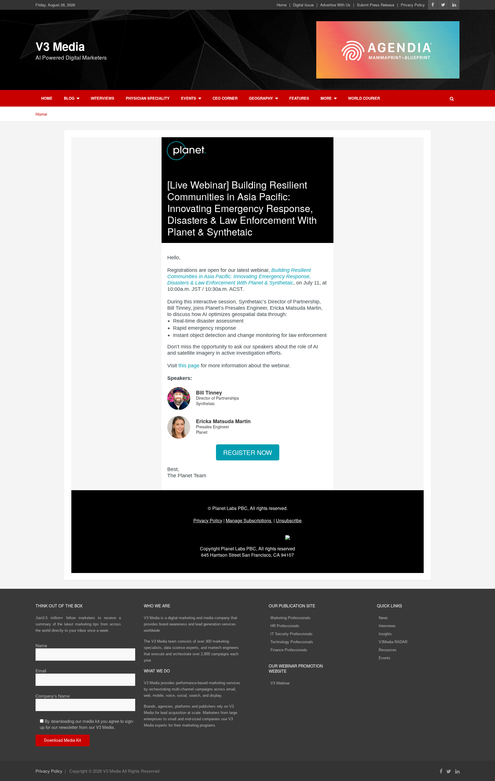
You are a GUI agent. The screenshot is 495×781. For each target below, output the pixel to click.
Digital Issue (303, 4)
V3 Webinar (280, 683)
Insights (385, 634)
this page (188, 365)
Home (281, 4)
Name (41, 645)
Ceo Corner (225, 98)
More (326, 98)
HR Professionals (284, 626)
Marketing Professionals (290, 618)
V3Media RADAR (393, 642)
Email (41, 671)
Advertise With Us (335, 4)
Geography (261, 98)
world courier (364, 98)
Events (188, 98)
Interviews (102, 98)
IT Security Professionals (291, 634)
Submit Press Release (375, 4)
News (383, 618)
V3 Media (60, 46)
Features (299, 98)
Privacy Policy (413, 4)
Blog (69, 98)
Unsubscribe (289, 520)
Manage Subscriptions (248, 520)
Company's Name (53, 696)
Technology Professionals (291, 642)
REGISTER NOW (247, 452)
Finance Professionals (288, 650)
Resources (387, 650)
